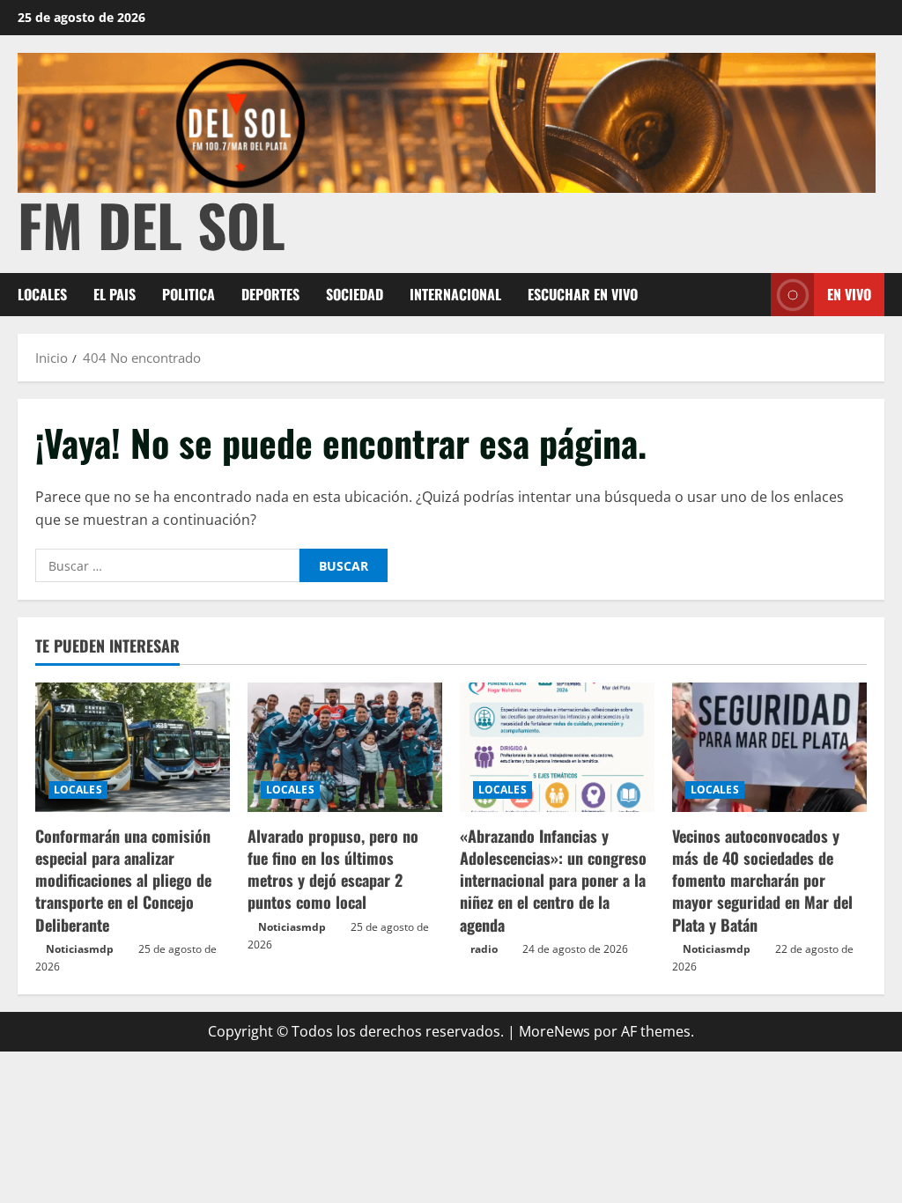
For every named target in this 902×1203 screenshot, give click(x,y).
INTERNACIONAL (455, 294)
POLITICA (188, 294)
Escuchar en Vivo (583, 294)
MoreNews (554, 1031)
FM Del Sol (151, 224)
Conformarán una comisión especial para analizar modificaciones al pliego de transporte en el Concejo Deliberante (123, 880)
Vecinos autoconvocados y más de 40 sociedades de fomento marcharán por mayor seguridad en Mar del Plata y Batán (762, 880)
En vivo (849, 294)
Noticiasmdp (80, 948)
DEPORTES (270, 294)
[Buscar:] (167, 565)
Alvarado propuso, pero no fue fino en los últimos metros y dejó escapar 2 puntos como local (333, 869)
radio (484, 948)
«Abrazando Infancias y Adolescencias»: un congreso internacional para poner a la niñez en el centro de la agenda (553, 880)
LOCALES (42, 294)
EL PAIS (114, 294)
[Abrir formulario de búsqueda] (752, 294)
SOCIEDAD (354, 294)
